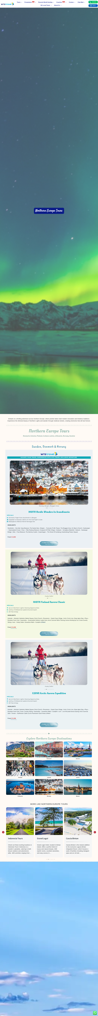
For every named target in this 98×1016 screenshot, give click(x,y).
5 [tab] (53, 861)
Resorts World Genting (45, 2)
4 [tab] (51, 861)
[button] (9, 484)
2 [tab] (48, 861)
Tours (19, 2)
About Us (57, 5)
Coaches (60, 2)
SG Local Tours (45, 5)
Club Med (81, 2)
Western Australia (16, 838)
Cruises (71, 2)
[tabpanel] (20, 833)
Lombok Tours (43, 838)
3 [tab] (50, 861)
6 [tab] (54, 861)
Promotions (29, 2)
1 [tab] (46, 861)
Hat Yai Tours (72, 838)
